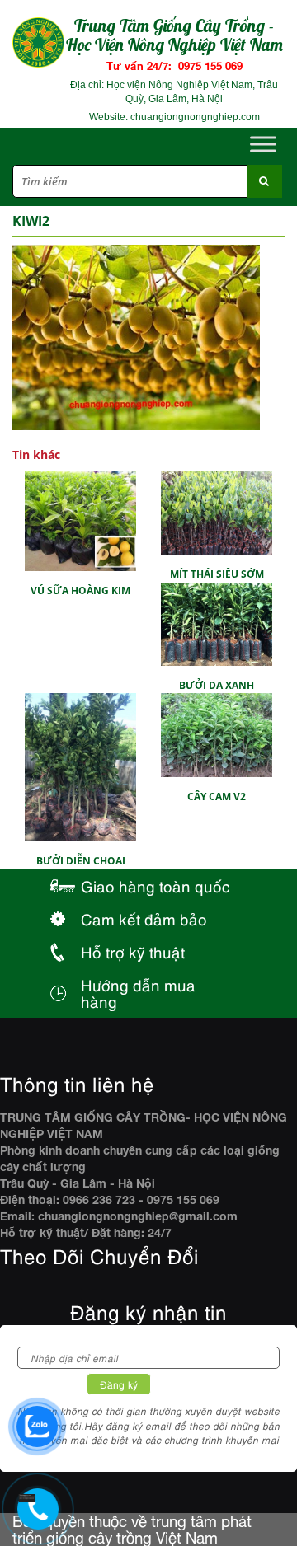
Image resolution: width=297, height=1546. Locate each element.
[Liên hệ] (25, 1499)
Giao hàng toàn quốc (155, 885)
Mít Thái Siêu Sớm (217, 574)
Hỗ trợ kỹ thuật (133, 951)
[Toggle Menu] (263, 144)
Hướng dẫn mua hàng (138, 992)
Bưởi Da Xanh (216, 685)
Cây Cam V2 (216, 796)
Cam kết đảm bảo (144, 918)
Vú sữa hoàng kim (80, 590)
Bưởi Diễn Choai (80, 861)
